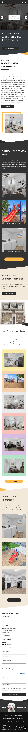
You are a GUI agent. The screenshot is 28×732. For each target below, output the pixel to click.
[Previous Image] (2, 17)
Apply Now (9, 106)
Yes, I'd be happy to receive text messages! (12, 670)
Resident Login (8, 715)
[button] (23, 2)
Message (6, 678)
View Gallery (14, 600)
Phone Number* (7, 665)
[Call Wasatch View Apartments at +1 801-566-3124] (25, 2)
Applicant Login (18, 715)
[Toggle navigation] (2, 2)
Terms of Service (16, 690)
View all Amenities (14, 481)
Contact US (9, 293)
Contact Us (7, 722)
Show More (23, 673)
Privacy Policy (5, 690)
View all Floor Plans (14, 259)
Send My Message (14, 694)
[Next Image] (26, 17)
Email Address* (7, 660)
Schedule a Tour (10, 48)
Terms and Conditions (9, 718)
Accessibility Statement (17, 722)
